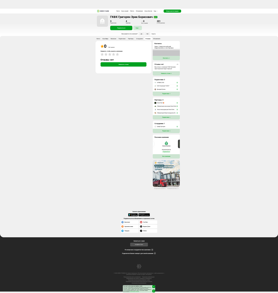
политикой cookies (134, 291)
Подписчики (122, 38)
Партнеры (131, 38)
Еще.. (155, 11)
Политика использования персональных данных (139, 281)
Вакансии (114, 38)
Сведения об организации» (139, 283)
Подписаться (121, 28)
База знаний (124, 11)
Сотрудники (140, 38)
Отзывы (148, 38)
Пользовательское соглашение (132, 277)
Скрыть (154, 34)
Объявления (139, 11)
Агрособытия (148, 11)
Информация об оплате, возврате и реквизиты (139, 278)
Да (141, 34)
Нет (147, 34)
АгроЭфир (105, 38)
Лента (118, 11)
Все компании (166, 156)
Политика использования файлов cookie (139, 280)
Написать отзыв (124, 64)
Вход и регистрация (172, 11)
